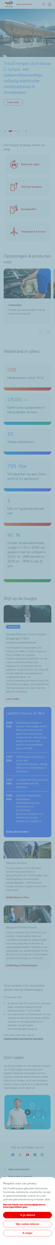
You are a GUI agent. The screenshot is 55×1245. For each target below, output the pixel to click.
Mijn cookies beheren (27, 1224)
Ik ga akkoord (27, 1215)
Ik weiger (27, 1233)
